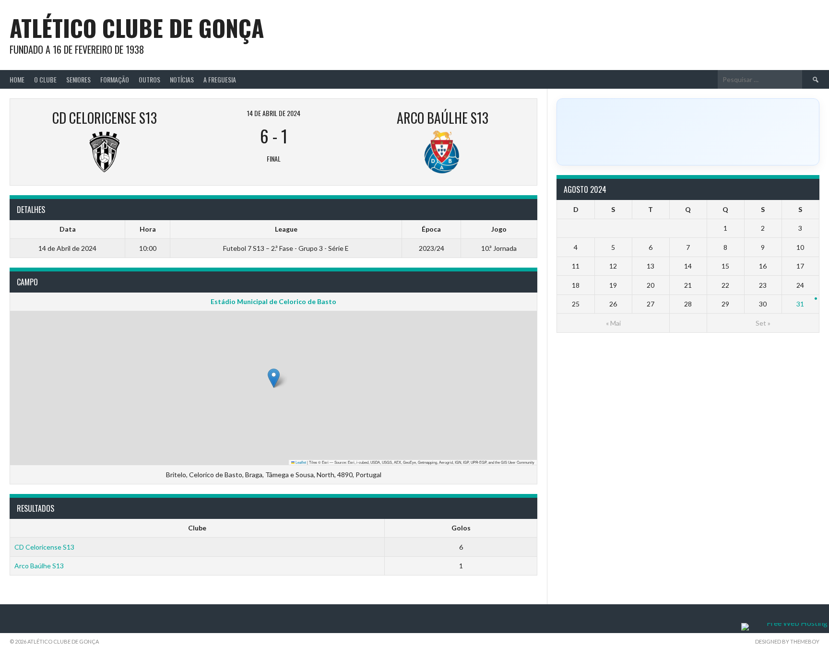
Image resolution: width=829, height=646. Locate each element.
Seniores (78, 79)
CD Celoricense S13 (44, 547)
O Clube (45, 79)
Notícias (182, 79)
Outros (149, 79)
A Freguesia (219, 79)
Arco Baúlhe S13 (39, 566)
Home (17, 79)
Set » (763, 323)
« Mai (613, 323)
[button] (274, 378)
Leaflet (300, 462)
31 (800, 304)
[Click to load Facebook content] (688, 131)
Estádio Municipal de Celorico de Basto (273, 301)
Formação (114, 79)
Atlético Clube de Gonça (137, 28)
